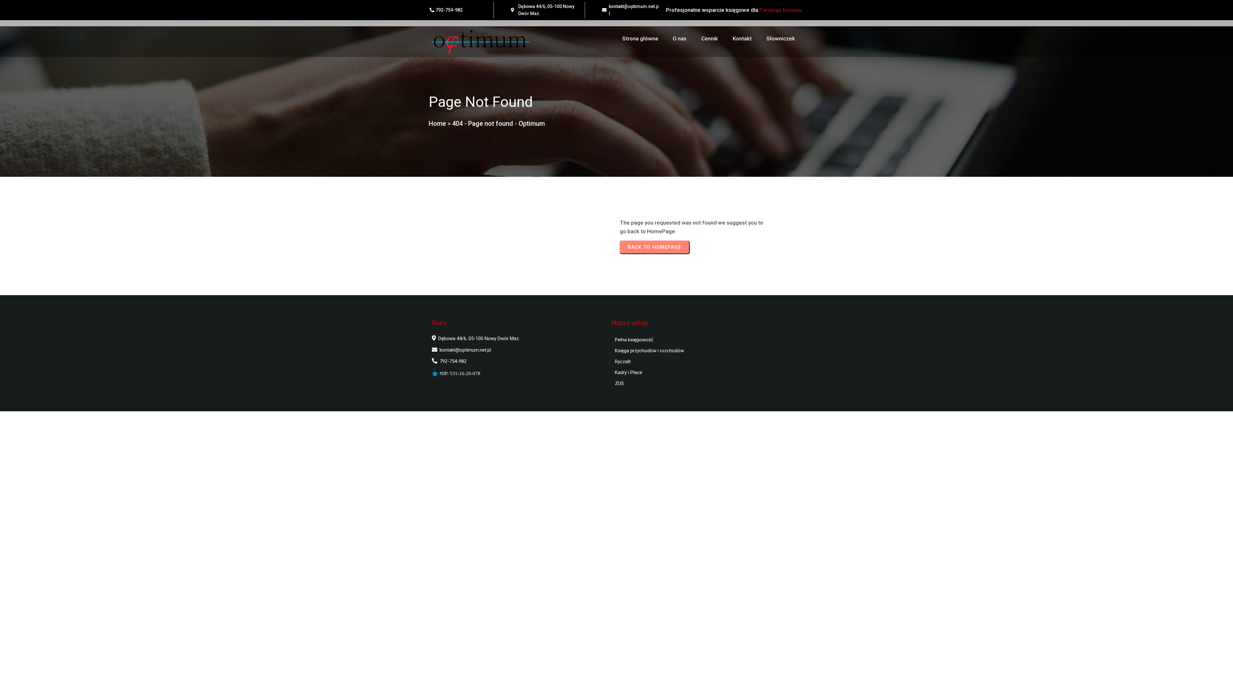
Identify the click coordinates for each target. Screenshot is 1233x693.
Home (437, 123)
